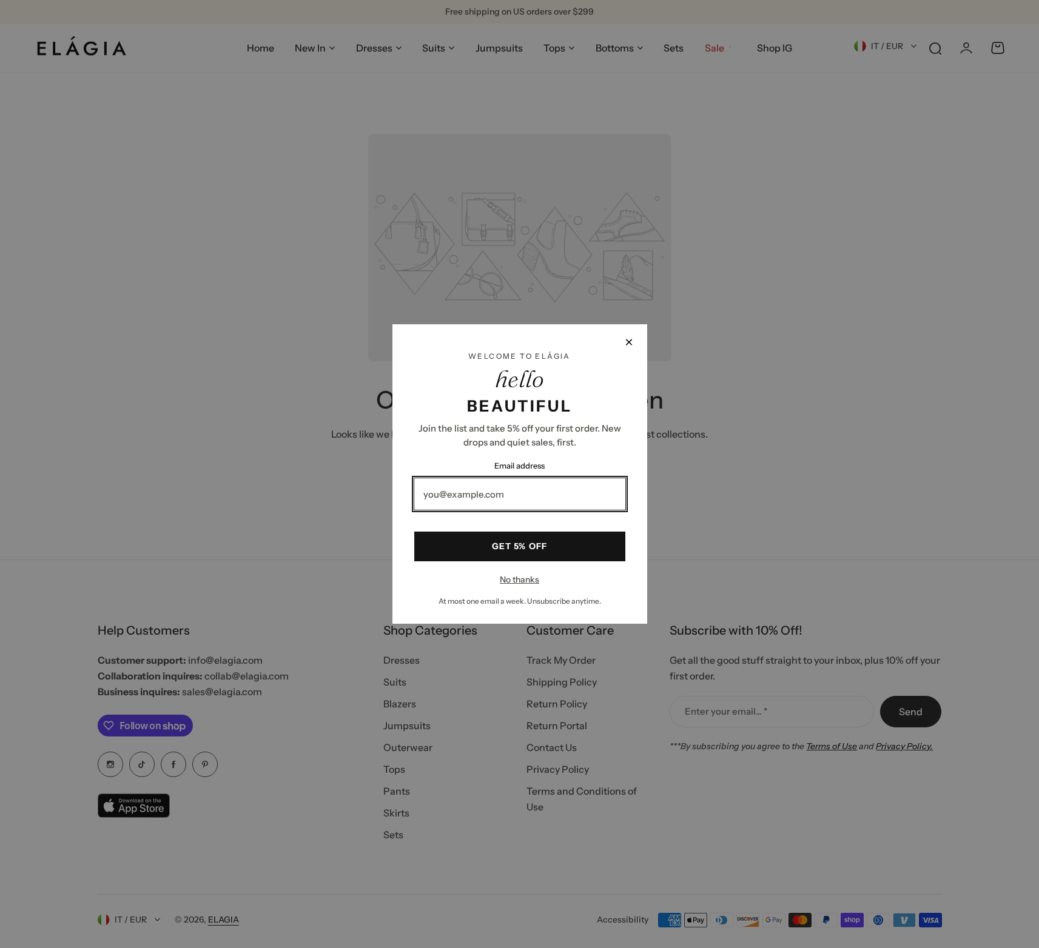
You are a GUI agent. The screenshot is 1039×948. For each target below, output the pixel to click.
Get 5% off (519, 546)
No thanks (519, 579)
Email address (519, 465)
